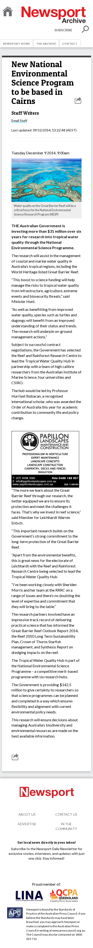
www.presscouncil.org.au (68, 930)
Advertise (27, 824)
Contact (70, 43)
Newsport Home (16, 43)
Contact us (66, 814)
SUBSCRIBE (63, 30)
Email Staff (19, 120)
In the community (66, 826)
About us (27, 814)
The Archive (46, 43)
